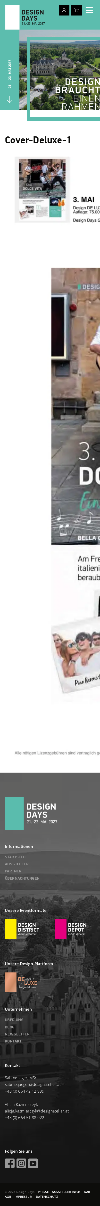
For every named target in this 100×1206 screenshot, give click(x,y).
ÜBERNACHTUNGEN (22, 879)
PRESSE (43, 1192)
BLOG (10, 1027)
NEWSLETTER (17, 1034)
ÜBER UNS (14, 1020)
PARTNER (13, 871)
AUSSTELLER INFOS (66, 1192)
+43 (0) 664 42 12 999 (24, 1091)
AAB (87, 1192)
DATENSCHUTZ (47, 1197)
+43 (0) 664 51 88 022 (24, 1117)
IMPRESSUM (24, 1197)
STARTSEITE (16, 857)
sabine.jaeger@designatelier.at (33, 1084)
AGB (8, 1197)
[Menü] (89, 10)
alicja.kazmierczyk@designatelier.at (37, 1111)
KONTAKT (13, 1041)
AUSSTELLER (17, 864)
